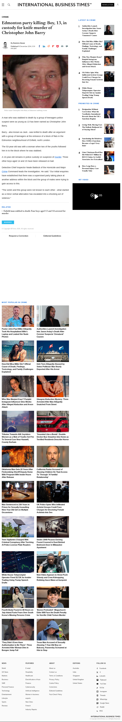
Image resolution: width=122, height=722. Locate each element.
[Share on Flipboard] (53, 46)
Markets (4, 676)
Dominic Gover (19, 43)
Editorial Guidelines (52, 236)
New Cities (29, 702)
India (74, 672)
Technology (6, 691)
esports (28, 698)
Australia (76, 668)
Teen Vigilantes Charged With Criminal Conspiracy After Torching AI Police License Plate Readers (18, 542)
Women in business (32, 694)
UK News (5, 672)
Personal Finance (8, 687)
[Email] (62, 46)
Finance (28, 683)
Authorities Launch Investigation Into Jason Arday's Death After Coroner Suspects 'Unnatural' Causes (91, 30)
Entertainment (6, 694)
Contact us (53, 672)
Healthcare (29, 676)
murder (58, 157)
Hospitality (29, 672)
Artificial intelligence (32, 691)
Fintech (28, 706)
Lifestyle (5, 698)
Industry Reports (31, 709)
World (4, 668)
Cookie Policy (54, 683)
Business (5, 679)
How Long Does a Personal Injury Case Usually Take (90, 168)
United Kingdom (78, 679)
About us (52, 668)
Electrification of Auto (32, 679)
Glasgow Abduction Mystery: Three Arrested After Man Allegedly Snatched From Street (52, 401)
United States (77, 683)
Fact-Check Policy (55, 694)
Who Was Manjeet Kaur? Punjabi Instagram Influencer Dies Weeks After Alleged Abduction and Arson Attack (92, 61)
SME (3, 683)
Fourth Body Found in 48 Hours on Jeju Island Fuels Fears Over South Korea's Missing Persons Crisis (17, 612)
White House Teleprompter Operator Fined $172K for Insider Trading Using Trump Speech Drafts (91, 92)
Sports (4, 702)
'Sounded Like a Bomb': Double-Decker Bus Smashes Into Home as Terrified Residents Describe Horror (53, 437)
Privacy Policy (54, 679)
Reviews (5, 706)
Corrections (53, 687)
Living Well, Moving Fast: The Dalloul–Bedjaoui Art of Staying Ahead (92, 127)
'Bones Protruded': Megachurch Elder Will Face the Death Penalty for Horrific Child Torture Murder (51, 612)
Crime (5, 171)
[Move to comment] (67, 46)
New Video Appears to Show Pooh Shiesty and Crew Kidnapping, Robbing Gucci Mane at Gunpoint (52, 577)
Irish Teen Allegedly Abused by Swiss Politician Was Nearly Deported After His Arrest (51, 366)
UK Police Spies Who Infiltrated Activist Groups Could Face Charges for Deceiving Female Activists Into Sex (92, 77)
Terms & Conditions (56, 676)
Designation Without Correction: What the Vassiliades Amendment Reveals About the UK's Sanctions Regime (91, 114)
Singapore (76, 676)
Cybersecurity (30, 687)
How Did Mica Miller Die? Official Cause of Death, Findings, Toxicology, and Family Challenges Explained (92, 46)
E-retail (27, 668)
